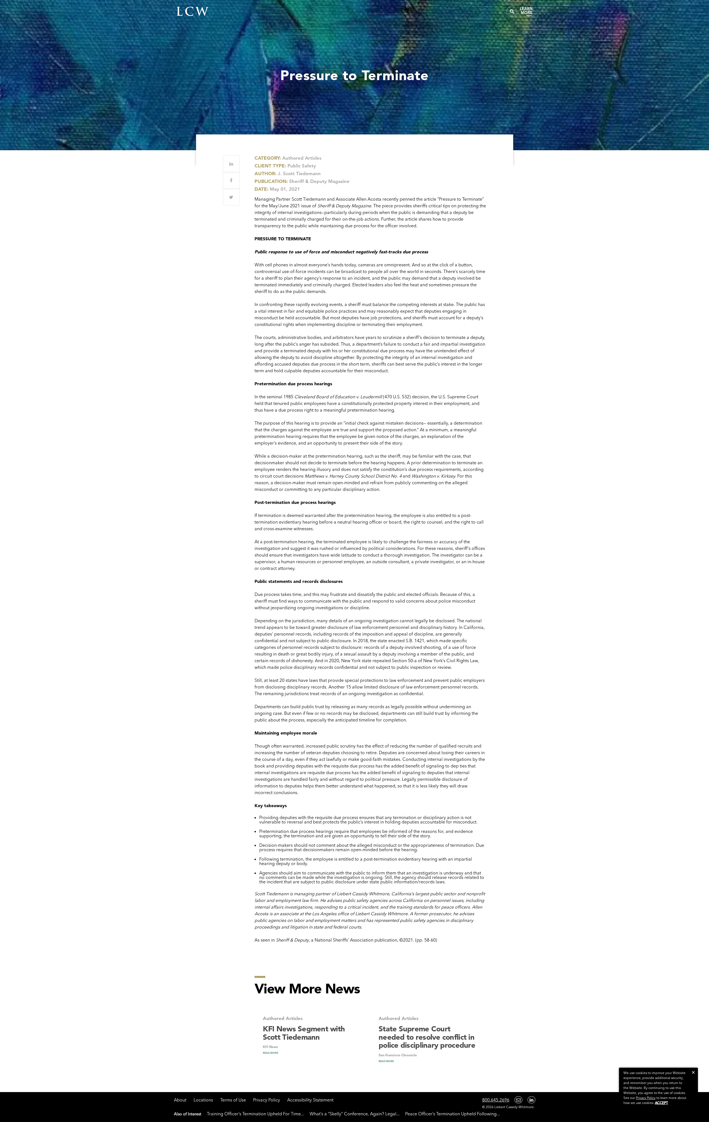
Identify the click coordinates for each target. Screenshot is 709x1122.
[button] (693, 1072)
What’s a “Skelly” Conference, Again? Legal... (355, 1113)
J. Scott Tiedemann (299, 173)
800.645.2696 (495, 1100)
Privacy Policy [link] (646, 1098)
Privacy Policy (266, 1100)
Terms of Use (233, 1100)
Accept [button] (661, 1103)
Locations (203, 1100)
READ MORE (270, 1052)
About (180, 1100)
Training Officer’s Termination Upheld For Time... (255, 1113)
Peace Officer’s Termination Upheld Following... (452, 1113)
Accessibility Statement (310, 1100)
